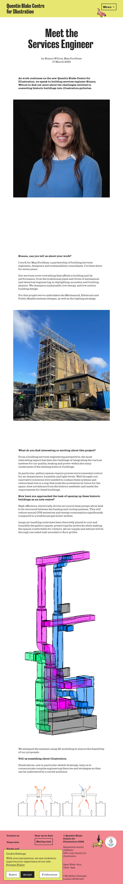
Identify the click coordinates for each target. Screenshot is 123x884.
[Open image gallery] (61, 172)
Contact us (13, 835)
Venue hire (13, 842)
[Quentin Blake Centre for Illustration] (25, 9)
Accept (27, 874)
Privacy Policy (15, 864)
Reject (13, 874)
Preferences (49, 874)
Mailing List (43, 841)
